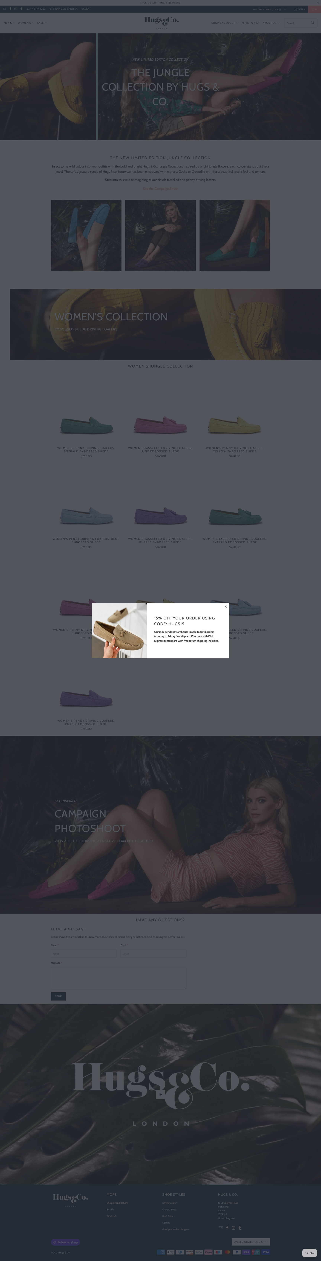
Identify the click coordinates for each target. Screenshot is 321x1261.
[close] (226, 606)
